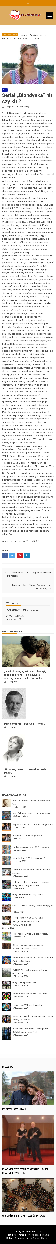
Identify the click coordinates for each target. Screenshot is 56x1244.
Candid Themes (41, 1238)
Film (5, 90)
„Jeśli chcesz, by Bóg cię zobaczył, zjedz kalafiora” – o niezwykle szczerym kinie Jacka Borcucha (25, 675)
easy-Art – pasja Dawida (25, 982)
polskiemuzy (16, 610)
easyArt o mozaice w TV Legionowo (31, 813)
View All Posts (16, 615)
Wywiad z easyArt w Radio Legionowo (32, 824)
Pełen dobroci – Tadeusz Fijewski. (24, 723)
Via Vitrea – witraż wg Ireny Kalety (30, 933)
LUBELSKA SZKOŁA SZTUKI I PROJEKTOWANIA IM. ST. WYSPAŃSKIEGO (28, 921)
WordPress (34, 1234)
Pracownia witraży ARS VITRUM (29, 993)
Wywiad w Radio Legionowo (27, 835)
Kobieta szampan (14, 1109)
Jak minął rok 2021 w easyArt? (28, 858)
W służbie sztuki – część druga (23, 1215)
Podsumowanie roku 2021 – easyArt (31, 846)
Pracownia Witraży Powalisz (27, 1004)
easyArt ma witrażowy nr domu (28, 894)
